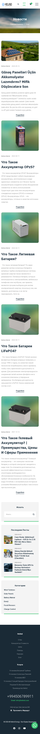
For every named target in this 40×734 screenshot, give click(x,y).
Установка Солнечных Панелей (20, 674)
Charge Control (10, 609)
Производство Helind (20, 688)
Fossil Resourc (9, 605)
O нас (20, 640)
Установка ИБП (20, 678)
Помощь (20, 650)
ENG (24, 5)
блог (20, 657)
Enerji (6, 601)
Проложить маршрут (21, 710)
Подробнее (20, 115)
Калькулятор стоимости (20, 643)
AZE (24, 3)
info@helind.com (22, 700)
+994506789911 (20, 696)
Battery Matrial (5, 66)
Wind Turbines (9, 590)
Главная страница (16, 24)
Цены (20, 647)
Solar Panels (8, 594)
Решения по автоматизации (20, 685)
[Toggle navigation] (36, 4)
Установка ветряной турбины (20, 670)
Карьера (20, 654)
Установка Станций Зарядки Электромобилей (20, 681)
